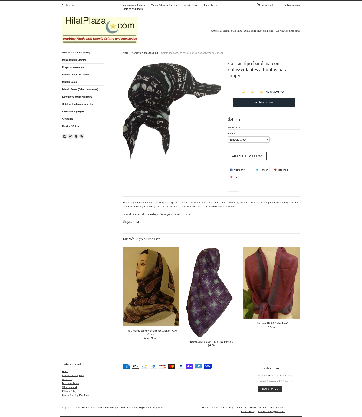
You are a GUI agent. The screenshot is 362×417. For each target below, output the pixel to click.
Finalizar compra (291, 4)
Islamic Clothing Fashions (75, 395)
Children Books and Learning (83, 104)
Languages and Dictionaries (83, 96)
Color (231, 133)
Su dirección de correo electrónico (275, 375)
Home (65, 371)
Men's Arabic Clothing (134, 4)
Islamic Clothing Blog (73, 375)
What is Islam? (69, 387)
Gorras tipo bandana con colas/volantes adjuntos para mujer (192, 52)
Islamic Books (191, 4)
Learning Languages (73, 111)
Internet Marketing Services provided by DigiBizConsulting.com (130, 407)
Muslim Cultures (70, 383)
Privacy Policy (69, 391)
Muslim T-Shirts (70, 126)
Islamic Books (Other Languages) (83, 89)
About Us (67, 379)
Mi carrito (268, 4)
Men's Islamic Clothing (83, 59)
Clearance (67, 118)
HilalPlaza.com (89, 407)
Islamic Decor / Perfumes (83, 74)
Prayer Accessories (83, 67)
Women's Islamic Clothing (164, 4)
